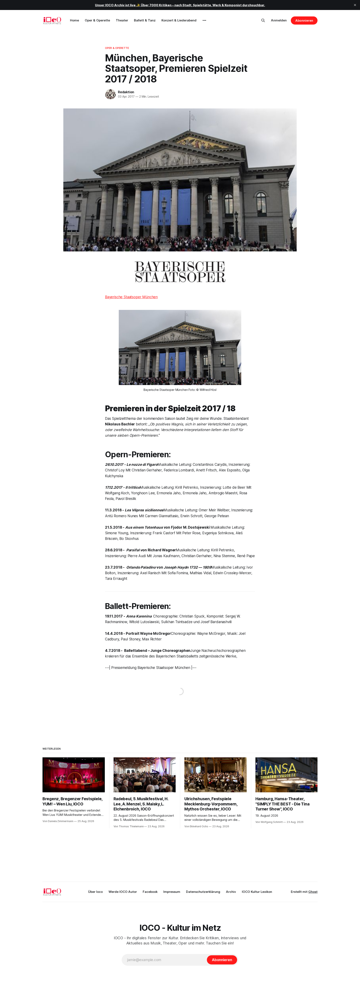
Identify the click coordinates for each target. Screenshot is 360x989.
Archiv (231, 892)
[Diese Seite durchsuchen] (263, 20)
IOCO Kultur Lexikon (257, 892)
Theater (122, 20)
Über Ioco (95, 892)
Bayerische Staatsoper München (131, 297)
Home (74, 20)
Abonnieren (304, 20)
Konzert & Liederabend (178, 20)
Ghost (313, 892)
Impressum (171, 892)
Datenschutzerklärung (203, 892)
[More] (204, 20)
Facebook (150, 892)
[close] (355, 5)
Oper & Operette (97, 20)
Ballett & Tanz (145, 20)
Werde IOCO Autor (123, 892)
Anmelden (279, 20)
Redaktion (126, 92)
